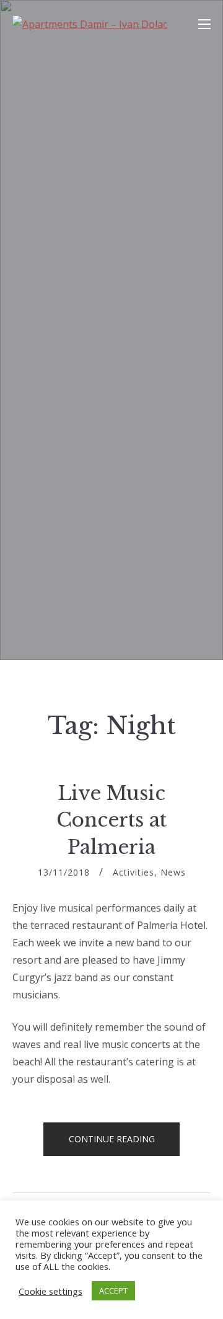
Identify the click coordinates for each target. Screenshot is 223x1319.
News (173, 872)
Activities (133, 872)
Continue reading (124, 1144)
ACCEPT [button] (113, 1290)
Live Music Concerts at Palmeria (111, 820)
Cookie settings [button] (50, 1291)
